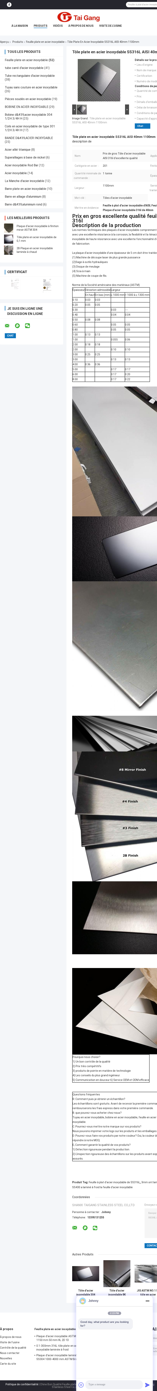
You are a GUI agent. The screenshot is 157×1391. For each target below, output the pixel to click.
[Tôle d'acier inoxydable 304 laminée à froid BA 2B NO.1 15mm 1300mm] (85, 1273)
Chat (140, 126)
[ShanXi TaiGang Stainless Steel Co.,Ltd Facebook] (9, 4)
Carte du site (8, 1363)
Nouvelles (6, 1358)
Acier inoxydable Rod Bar (21, 165)
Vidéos (58, 25)
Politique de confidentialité (22, 1384)
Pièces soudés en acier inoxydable (28, 99)
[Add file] (81, 1385)
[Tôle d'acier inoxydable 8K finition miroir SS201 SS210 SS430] (116, 1273)
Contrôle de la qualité (13, 1347)
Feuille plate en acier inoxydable (45, 41)
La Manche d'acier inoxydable (24, 181)
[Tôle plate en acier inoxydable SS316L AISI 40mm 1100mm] (99, 81)
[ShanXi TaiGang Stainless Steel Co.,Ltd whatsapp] (20, 325)
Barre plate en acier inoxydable (25, 189)
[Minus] (147, 1301)
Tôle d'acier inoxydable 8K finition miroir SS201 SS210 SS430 (117, 1292)
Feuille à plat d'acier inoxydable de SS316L (114, 1182)
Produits (40, 25)
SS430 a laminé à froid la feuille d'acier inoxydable (102, 1187)
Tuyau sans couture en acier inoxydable (31, 87)
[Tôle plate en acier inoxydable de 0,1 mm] (8, 239)
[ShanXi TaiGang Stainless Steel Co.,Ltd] (78, 17)
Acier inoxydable (16, 173)
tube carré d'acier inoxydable (24, 68)
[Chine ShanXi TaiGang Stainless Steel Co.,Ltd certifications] (16, 285)
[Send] (147, 1385)
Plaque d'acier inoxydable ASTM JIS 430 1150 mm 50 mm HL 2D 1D (61, 1338)
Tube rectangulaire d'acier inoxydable (30, 76)
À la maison (19, 25)
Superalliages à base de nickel (25, 157)
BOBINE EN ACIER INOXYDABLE (26, 107)
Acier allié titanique (17, 149)
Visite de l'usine (110, 25)
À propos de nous (80, 25)
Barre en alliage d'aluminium (23, 196)
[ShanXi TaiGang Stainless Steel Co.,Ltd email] (9, 325)
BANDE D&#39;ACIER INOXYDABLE (29, 138)
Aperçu (4, 41)
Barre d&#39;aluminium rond (23, 204)
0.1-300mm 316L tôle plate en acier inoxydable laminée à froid (58, 1347)
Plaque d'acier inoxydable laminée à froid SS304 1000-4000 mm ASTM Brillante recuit (61, 1358)
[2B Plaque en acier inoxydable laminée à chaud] (8, 250)
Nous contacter (10, 1353)
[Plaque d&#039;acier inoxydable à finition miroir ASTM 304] (8, 228)
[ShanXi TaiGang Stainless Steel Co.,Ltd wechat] (30, 325)
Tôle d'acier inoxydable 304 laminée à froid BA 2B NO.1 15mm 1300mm (85, 1292)
